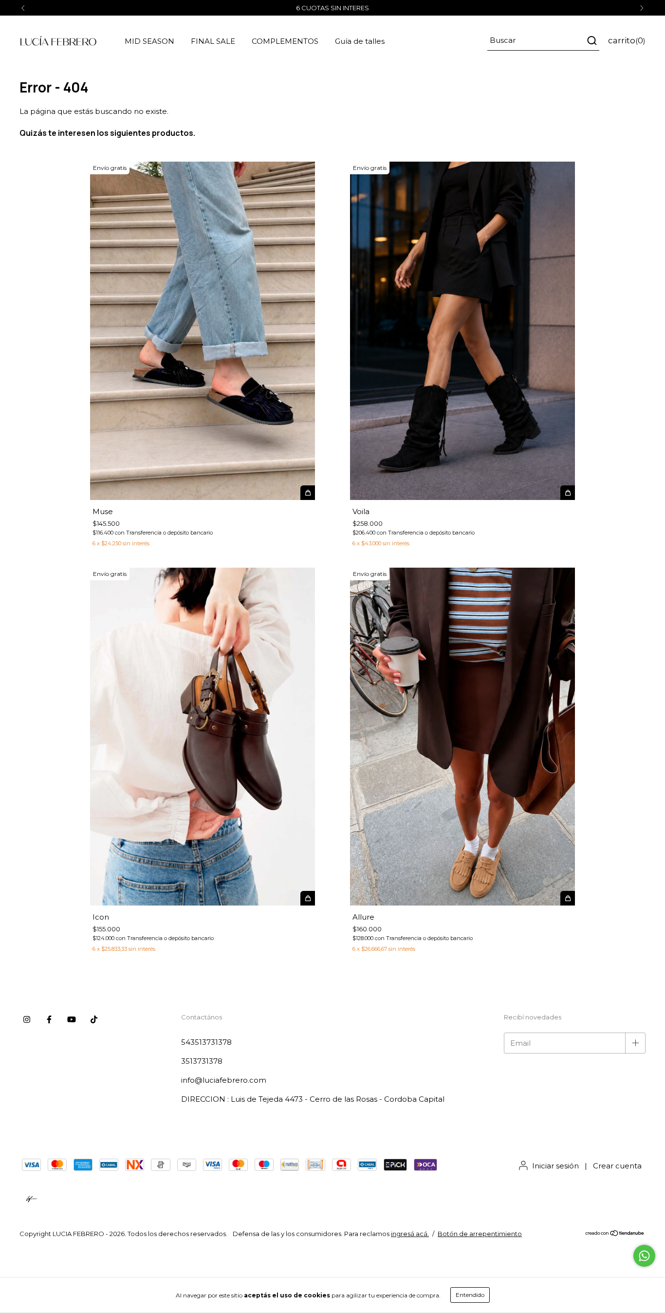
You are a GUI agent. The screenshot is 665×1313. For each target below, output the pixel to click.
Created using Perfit (332, 194)
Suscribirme (332, 160)
